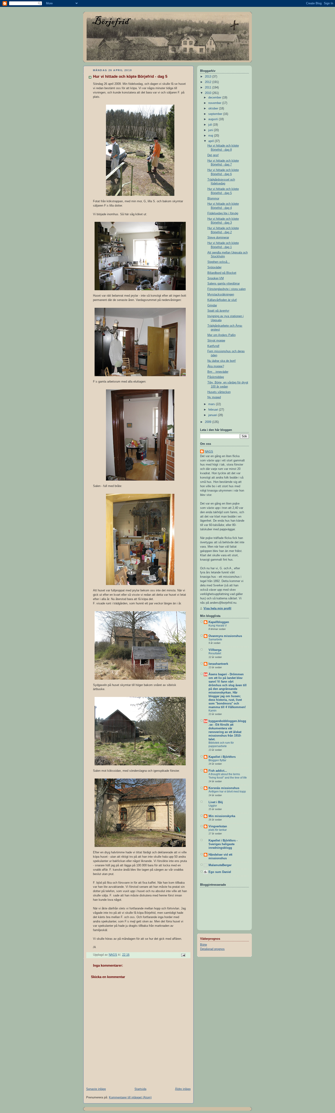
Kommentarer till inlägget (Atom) (130, 1097)
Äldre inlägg (183, 1089)
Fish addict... (218, 770)
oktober (213, 108)
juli (210, 124)
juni (211, 130)
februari (213, 409)
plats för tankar (218, 829)
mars (212, 404)
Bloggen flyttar (217, 760)
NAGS (209, 451)
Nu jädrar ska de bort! (221, 360)
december (215, 97)
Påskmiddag (215, 377)
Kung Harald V (218, 625)
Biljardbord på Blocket (221, 272)
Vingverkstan (218, 826)
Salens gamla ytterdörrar (223, 283)
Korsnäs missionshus (224, 788)
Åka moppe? (215, 366)
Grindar (212, 305)
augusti (213, 119)
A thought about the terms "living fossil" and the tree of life (228, 776)
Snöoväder (214, 267)
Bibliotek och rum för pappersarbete (221, 744)
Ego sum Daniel (220, 872)
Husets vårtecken (219, 392)
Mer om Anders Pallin (221, 335)
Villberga (215, 650)
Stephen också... (218, 262)
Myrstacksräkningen (220, 294)
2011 (208, 87)
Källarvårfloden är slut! (222, 300)
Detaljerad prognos (212, 949)
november (215, 103)
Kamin (212, 710)
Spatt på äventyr (218, 310)
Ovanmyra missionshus (225, 636)
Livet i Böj (216, 802)
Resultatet (215, 653)
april (211, 141)
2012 (208, 82)
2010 (208, 93)
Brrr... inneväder (217, 371)
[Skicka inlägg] (183, 955)
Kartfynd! (213, 346)
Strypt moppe (216, 340)
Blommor (213, 198)
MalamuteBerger (220, 865)
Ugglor (213, 805)
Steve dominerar (218, 237)
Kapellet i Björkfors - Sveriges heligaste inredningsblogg (223, 844)
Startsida (140, 1089)
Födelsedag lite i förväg (222, 213)
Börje (203, 944)
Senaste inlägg (96, 1089)
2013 (208, 76)
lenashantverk (218, 663)
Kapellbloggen (219, 622)
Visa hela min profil (217, 608)
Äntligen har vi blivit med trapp (227, 791)
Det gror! (213, 155)
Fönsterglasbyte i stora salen (226, 289)
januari (213, 415)
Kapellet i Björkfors (222, 756)
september (215, 114)
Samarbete (215, 639)
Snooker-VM (215, 278)
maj (211, 135)
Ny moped (214, 397)
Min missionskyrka (222, 816)
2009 (208, 422)
